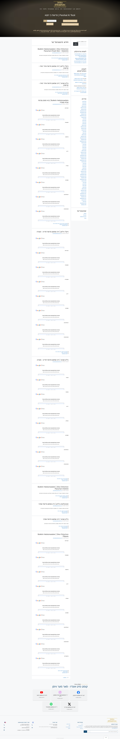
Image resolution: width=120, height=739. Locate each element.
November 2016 (83, 203)
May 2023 (84, 102)
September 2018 (83, 179)
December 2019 (83, 155)
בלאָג (69, 725)
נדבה (41, 8)
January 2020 (83, 153)
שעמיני (66, 495)
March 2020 (84, 150)
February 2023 (83, 107)
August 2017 (84, 199)
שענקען (69, 728)
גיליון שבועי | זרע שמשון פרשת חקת (80, 62)
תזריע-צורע (58, 478)
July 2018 (84, 182)
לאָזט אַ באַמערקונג (64, 94)
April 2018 (84, 187)
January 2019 (83, 172)
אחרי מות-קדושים (64, 92)
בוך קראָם (57, 8)
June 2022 (84, 120)
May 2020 (84, 147)
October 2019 (83, 158)
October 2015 (83, 204)
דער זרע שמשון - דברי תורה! (81, 41)
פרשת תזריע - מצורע (64, 352)
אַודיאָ (61, 8)
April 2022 (84, 123)
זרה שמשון (78, 8)
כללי (57, 92)
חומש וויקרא (60, 92)
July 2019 (84, 163)
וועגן (74, 8)
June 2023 (84, 101)
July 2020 (84, 144)
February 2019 (83, 171)
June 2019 (84, 164)
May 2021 (84, 133)
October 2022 (83, 114)
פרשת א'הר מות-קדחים (64, 58)
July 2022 (84, 118)
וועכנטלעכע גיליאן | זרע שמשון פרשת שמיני (53, 504)
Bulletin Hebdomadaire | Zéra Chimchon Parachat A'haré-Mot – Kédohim (53, 50)
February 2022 (83, 126)
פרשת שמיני (65, 511)
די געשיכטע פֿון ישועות (67, 8)
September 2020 (83, 141)
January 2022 (83, 128)
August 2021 (84, 129)
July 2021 (84, 131)
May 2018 (84, 185)
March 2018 (84, 188)
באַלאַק (85, 213)
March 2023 (84, 106)
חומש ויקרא (65, 351)
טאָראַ (54, 223)
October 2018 (83, 177)
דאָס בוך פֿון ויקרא (62, 223)
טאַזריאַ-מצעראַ (57, 223)
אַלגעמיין (62, 351)
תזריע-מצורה (59, 351)
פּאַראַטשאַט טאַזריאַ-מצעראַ (63, 224)
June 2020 (84, 145)
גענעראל (66, 223)
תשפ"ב (61, 496)
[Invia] (45, 21)
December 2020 (83, 137)
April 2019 (84, 168)
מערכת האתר (84, 73)
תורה (56, 92)
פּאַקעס (59, 670)
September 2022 (83, 115)
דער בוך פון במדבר (83, 216)
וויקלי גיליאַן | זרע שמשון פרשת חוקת (80, 61)
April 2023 (84, 104)
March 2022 (84, 125)
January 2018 (83, 191)
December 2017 (83, 193)
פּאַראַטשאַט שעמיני (64, 496)
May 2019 (84, 166)
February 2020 (83, 152)
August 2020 (83, 142)
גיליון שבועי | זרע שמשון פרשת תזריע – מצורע (52, 360)
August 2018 (84, 180)
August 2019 (83, 161)
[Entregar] (85, 731)
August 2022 (83, 117)
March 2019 (84, 169)
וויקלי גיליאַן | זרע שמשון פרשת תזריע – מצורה (52, 232)
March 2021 (84, 134)
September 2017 (83, 198)
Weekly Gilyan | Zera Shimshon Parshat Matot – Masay (80, 75)
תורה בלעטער (75, 44)
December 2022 (83, 110)
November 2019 (83, 156)
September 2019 (83, 160)
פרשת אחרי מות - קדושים (63, 93)
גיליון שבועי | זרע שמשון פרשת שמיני (55, 519)
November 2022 (83, 112)
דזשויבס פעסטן (65, 670)
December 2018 (83, 174)
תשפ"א (59, 58)
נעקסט (64, 677)
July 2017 (84, 201)
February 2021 (83, 136)
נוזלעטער (45, 8)
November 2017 (83, 195)
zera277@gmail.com (114, 728)
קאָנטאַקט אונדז (51, 8)
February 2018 (83, 190)
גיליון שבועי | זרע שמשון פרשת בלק (80, 53)
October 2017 (83, 196)
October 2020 (83, 139)
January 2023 (83, 109)
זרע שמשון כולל (81, 725)
